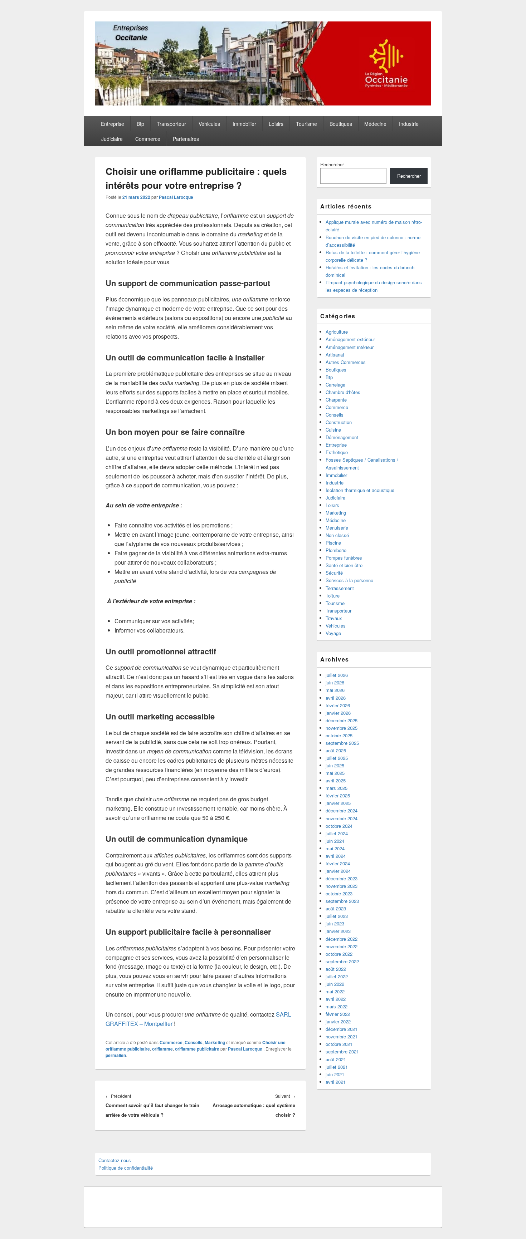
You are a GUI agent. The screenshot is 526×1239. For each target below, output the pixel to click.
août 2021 (336, 1059)
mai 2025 (335, 773)
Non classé (337, 535)
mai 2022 (335, 991)
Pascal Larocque (176, 197)
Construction (339, 422)
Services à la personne (349, 580)
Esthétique (337, 452)
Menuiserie (337, 527)
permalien (116, 1055)
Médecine (375, 123)
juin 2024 (335, 840)
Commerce (147, 138)
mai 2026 (335, 690)
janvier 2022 (338, 1021)
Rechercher (332, 164)
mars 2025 (336, 788)
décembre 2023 (341, 878)
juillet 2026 (337, 675)
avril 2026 (336, 697)
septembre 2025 (342, 742)
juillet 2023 (337, 916)
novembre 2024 (341, 818)
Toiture (333, 595)
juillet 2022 (337, 976)
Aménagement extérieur (350, 339)
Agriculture (337, 331)
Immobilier (244, 123)
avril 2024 (336, 855)
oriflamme (162, 1049)
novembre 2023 (341, 885)
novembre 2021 (341, 1036)
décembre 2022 (341, 938)
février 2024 (338, 863)
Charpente (336, 399)
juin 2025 (335, 765)
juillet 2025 (337, 757)
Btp (140, 123)
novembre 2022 (341, 946)
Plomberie (336, 550)
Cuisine (333, 429)
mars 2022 (336, 1006)
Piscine (333, 542)
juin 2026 (335, 682)
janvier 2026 (338, 712)
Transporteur (171, 123)
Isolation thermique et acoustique (360, 490)
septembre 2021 (342, 1051)
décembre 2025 (341, 720)
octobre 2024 (339, 825)
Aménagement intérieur (350, 347)
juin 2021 (335, 1074)
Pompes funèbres (344, 557)
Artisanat (335, 354)
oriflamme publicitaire (197, 1049)
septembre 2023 (342, 901)
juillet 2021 (337, 1066)
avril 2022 (336, 998)
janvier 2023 (338, 931)
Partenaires (186, 138)
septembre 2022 (342, 961)
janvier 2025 (338, 803)
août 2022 (336, 968)
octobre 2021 (339, 1044)
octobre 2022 (339, 953)
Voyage (333, 633)
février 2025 (338, 795)
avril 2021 (336, 1081)
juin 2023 (335, 923)
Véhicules (209, 123)
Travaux (334, 618)
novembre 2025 (341, 727)
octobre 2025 (339, 735)
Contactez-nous (114, 1160)
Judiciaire (112, 138)
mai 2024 (335, 848)
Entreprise (112, 123)
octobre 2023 (339, 893)
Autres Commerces (346, 362)
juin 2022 (335, 983)
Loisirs (276, 123)
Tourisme (306, 123)
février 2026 (338, 705)
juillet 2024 (337, 833)
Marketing (215, 1042)
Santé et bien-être (344, 565)
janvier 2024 (338, 870)
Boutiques (341, 123)
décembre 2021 (341, 1029)
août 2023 (336, 908)
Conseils (194, 1042)
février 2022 (338, 1014)
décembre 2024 (341, 810)
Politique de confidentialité (125, 1167)
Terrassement (340, 588)
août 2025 (336, 750)
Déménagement (342, 437)
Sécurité (334, 572)
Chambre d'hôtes (343, 392)
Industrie (409, 123)
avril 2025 (336, 780)
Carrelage (335, 384)
